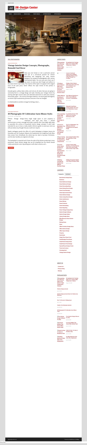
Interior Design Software (65, 212)
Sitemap (60, 270)
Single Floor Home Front (65, 237)
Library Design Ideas (64, 216)
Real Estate (62, 235)
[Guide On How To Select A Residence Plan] (61, 330)
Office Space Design (64, 230)
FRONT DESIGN (36, 13)
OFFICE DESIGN (57, 13)
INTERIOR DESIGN (47, 13)
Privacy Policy (61, 268)
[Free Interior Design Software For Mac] (61, 316)
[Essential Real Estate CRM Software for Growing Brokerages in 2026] (61, 114)
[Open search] (78, 14)
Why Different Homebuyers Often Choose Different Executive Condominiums (72, 97)
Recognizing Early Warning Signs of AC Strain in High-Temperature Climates (72, 64)
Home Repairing (63, 207)
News (60, 224)
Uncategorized (63, 250)
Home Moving (62, 201)
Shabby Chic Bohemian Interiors (64, 305)
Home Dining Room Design (66, 188)
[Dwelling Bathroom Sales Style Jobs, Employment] (61, 336)
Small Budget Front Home (65, 239)
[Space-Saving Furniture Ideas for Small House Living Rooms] (61, 137)
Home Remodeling (63, 205)
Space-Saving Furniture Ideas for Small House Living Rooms (72, 138)
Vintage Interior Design (12, 63)
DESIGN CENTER (17, 13)
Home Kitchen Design (64, 194)
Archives (68, 174)
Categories (61, 174)
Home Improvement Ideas (65, 192)
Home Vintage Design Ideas (13, 111)
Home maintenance (64, 199)
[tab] (61, 174)
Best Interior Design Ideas (65, 177)
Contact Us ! (61, 266)
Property (61, 233)
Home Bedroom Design (65, 184)
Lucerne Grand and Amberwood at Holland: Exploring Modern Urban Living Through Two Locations (71, 76)
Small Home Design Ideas (65, 241)
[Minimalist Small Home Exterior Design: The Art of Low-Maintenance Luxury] (61, 106)
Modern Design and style (62, 288)
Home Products (63, 203)
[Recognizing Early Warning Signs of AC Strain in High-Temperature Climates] (61, 62)
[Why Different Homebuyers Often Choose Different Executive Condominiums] (61, 95)
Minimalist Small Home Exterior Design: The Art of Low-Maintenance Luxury (72, 107)
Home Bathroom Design (65, 181)
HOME (10, 13)
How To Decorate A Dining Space (64, 300)
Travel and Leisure (63, 248)
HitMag (77, 439)
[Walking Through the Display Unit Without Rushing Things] (61, 159)
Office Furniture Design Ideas (66, 226)
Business (61, 179)
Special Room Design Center (66, 245)
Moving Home (62, 222)
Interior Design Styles (64, 214)
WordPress (72, 439)
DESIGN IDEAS (27, 13)
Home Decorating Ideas (65, 186)
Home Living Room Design (65, 196)
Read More (10, 105)
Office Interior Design (64, 228)
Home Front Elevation (64, 190)
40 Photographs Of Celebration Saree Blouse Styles (30, 114)
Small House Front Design (65, 243)
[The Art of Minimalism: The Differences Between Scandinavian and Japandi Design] (61, 124)
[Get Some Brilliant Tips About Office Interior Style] (61, 322)
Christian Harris (19, 70)
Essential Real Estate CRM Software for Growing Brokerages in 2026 (72, 115)
